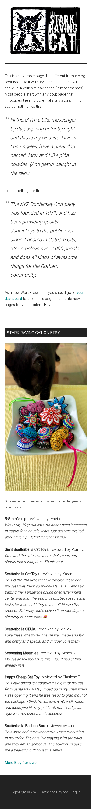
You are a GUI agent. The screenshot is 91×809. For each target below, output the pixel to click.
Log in (75, 792)
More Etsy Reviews (21, 762)
